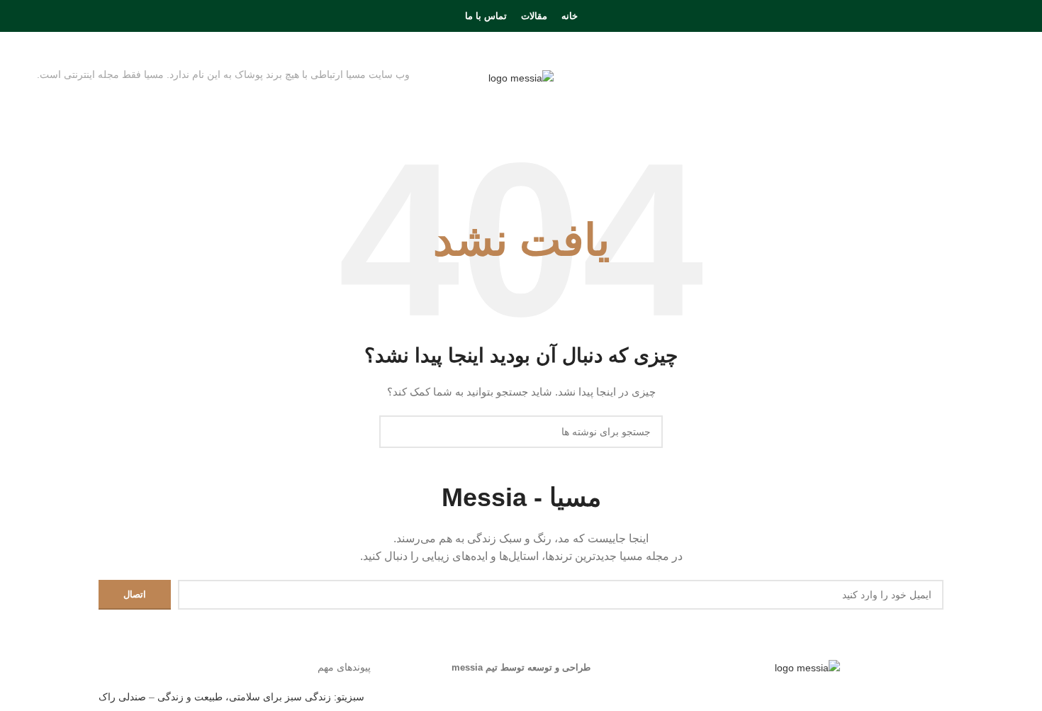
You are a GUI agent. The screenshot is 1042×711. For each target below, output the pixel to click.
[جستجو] (41, 16)
